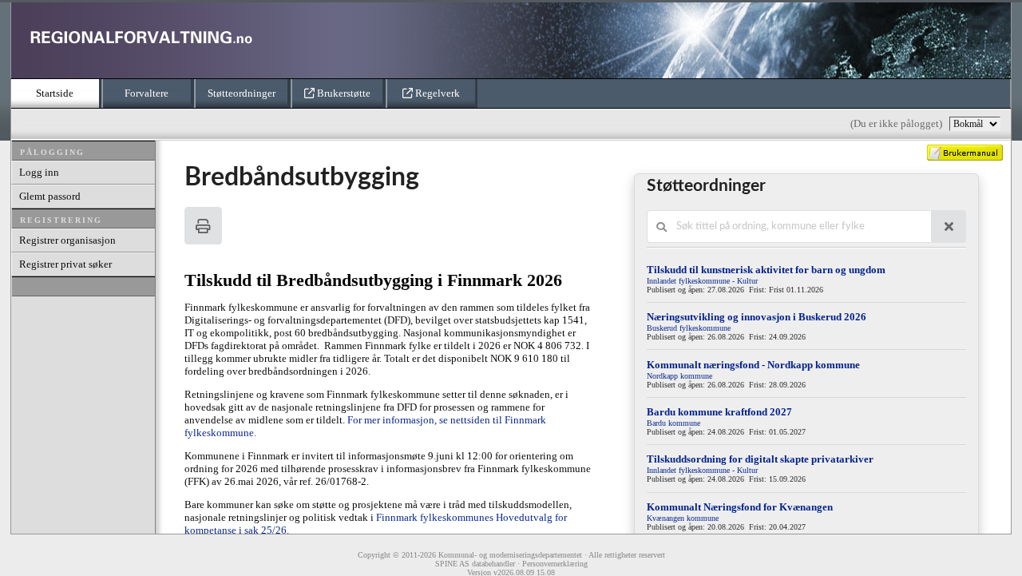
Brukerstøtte (342, 93)
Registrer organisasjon (67, 240)
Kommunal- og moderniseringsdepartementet (510, 554)
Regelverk (436, 93)
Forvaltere (146, 93)
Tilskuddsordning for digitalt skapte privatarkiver (760, 459)
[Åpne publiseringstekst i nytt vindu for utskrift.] (203, 225)
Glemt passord (50, 196)
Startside (54, 93)
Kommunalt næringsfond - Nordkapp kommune (753, 365)
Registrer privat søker (65, 264)
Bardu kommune (673, 423)
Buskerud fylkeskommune (689, 328)
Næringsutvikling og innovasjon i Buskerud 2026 (756, 317)
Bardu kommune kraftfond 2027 (719, 412)
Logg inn (39, 172)
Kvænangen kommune (683, 518)
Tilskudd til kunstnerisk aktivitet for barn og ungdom (766, 270)
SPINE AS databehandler (475, 563)
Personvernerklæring (555, 563)
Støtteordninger (241, 93)
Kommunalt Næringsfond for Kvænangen (740, 507)
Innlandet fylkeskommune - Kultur (702, 280)
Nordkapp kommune (679, 375)
